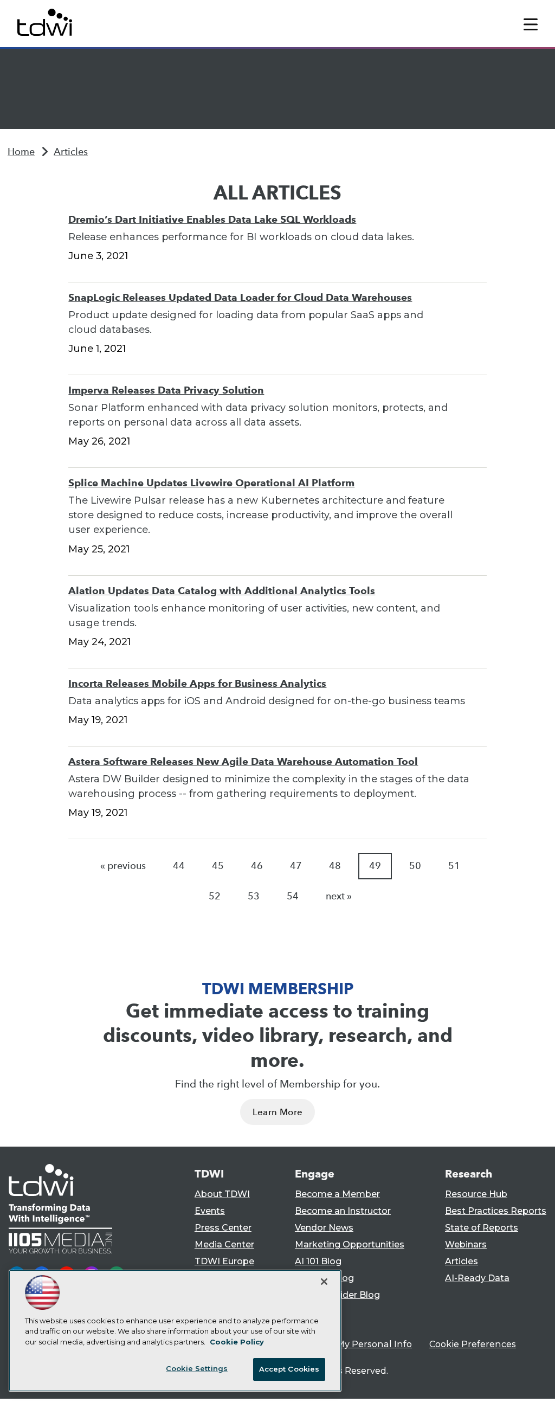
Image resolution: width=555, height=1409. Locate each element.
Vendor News (324, 1228)
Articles (71, 152)
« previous (123, 866)
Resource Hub (476, 1194)
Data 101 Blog (324, 1278)
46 (257, 866)
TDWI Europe (224, 1261)
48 (335, 866)
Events (210, 1211)
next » (339, 896)
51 (454, 866)
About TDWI (222, 1194)
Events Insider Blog (337, 1295)
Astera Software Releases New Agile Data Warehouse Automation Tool (243, 761)
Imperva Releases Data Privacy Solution (166, 390)
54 (293, 896)
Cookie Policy (237, 1341)
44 (179, 866)
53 (254, 896)
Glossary (314, 1312)
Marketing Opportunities (349, 1244)
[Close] (324, 1282)
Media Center (224, 1244)
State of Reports (481, 1228)
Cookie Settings (197, 1368)
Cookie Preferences (472, 1344)
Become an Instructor (343, 1211)
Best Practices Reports (495, 1211)
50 (415, 866)
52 (215, 896)
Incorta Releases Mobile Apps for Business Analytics (197, 683)
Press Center (223, 1228)
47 (296, 866)
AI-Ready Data (477, 1278)
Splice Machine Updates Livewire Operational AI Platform (211, 483)
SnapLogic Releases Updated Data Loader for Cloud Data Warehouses (240, 297)
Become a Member (337, 1194)
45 (218, 866)
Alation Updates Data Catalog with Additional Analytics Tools (221, 590)
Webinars (466, 1244)
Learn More (277, 1112)
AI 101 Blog (318, 1261)
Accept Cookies (289, 1369)
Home (21, 152)
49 (375, 866)
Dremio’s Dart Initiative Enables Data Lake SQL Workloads (212, 219)
